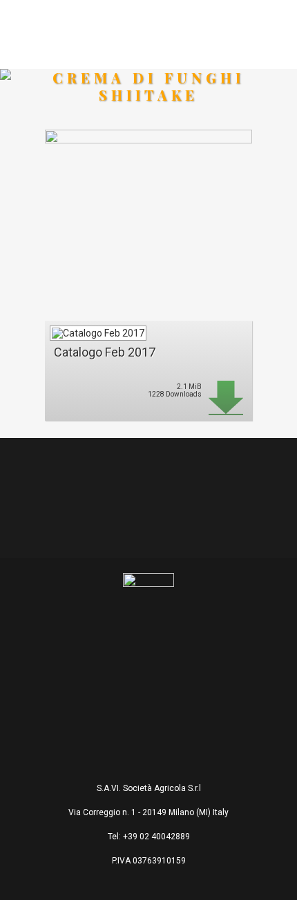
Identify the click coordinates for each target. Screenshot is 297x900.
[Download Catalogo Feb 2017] (97, 329)
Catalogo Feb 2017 (104, 352)
